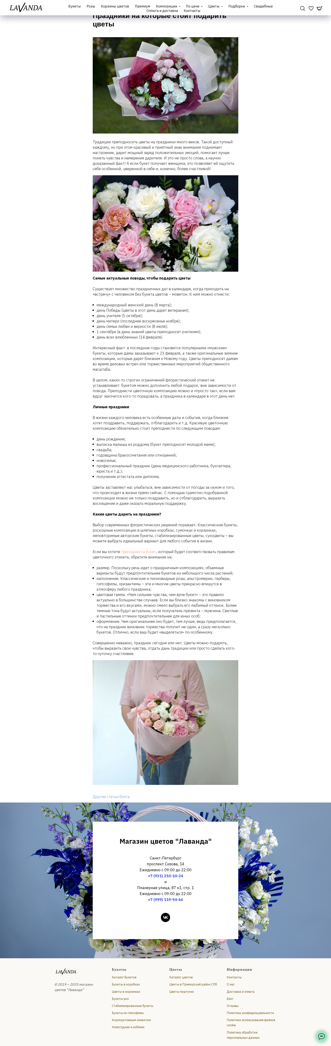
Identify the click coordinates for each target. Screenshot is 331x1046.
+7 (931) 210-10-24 (165, 875)
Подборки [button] (237, 6)
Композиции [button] (167, 6)
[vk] (165, 917)
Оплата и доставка (162, 10)
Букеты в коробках (126, 984)
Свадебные (263, 6)
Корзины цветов (115, 6)
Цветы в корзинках (126, 992)
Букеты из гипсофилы (128, 1013)
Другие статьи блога (111, 796)
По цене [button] (193, 6)
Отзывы (232, 1006)
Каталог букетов (124, 977)
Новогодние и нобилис (128, 1027)
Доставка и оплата (241, 992)
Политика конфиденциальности (250, 1013)
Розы (91, 6)
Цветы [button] (214, 6)
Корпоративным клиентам (131, 1020)
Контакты (192, 10)
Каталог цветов (181, 977)
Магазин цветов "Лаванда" (166, 841)
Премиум (142, 6)
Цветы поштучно (181, 992)
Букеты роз (120, 999)
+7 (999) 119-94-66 (165, 899)
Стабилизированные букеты (132, 1006)
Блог (230, 999)
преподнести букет (138, 551)
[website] (303, 8)
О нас (231, 984)
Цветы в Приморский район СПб (193, 984)
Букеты (74, 6)
